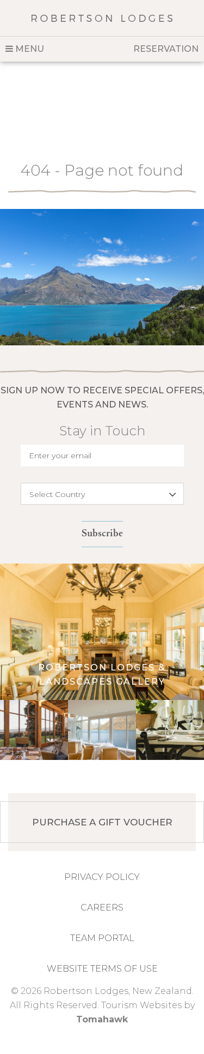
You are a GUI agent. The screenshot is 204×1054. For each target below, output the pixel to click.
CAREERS (102, 907)
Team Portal (102, 938)
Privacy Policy (102, 877)
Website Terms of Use (102, 968)
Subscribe (102, 534)
